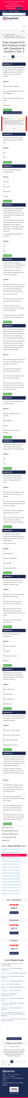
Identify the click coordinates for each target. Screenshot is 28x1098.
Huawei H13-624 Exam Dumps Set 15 (11, 890)
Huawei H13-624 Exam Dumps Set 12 (11, 881)
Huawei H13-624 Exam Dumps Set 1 (11, 849)
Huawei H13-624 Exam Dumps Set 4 (11, 858)
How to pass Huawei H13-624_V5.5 (10, 963)
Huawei (16, 831)
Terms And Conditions (17, 1078)
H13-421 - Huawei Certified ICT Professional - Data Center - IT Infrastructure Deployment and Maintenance (13, 1014)
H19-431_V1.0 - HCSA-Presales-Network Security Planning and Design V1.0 (13, 1019)
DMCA (4, 1080)
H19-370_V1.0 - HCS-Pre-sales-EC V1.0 (11, 990)
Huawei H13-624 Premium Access (12, 112)
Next (13, 59)
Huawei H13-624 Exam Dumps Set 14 (11, 887)
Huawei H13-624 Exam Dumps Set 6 (11, 864)
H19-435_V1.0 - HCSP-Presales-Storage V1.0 (12, 981)
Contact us (16, 1074)
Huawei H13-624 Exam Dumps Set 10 (11, 876)
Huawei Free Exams (10, 34)
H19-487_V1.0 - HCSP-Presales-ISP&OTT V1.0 (12, 987)
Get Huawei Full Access (15, 1038)
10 (9, 59)
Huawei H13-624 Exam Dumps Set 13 (11, 884)
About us (5, 1076)
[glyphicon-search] (24, 14)
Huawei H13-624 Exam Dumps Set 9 (11, 873)
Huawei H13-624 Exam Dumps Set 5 (11, 861)
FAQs (9, 1074)
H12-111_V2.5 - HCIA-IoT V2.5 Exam (10, 984)
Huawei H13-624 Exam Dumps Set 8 (11, 870)
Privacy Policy (6, 1078)
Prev (4, 56)
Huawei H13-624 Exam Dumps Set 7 (11, 867)
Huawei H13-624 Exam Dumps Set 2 (11, 852)
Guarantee (12, 1076)
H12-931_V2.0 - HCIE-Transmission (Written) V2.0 (13, 973)
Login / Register (14, 11)
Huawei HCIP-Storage (9, 36)
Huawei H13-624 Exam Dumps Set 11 (11, 879)
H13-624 (18, 36)
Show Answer (7, 110)
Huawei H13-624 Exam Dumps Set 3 (11, 855)
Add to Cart (15, 912)
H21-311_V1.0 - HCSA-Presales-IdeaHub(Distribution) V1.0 (9, 994)
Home (5, 11)
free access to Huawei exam (13, 1049)
